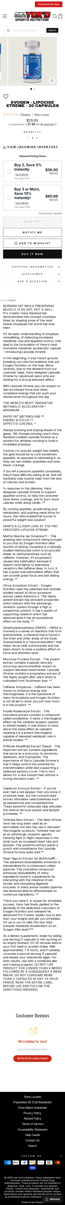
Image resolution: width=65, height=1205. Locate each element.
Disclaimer (32, 273)
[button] (5, 96)
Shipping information (32, 266)
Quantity (33, 132)
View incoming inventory (32, 146)
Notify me (32, 232)
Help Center (32, 1135)
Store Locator (32, 1097)
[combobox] (32, 30)
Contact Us (32, 1140)
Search (52, 30)
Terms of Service (32, 1124)
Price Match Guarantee (32, 1107)
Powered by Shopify (32, 1202)
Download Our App (48, 4)
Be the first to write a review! (32, 1058)
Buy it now (32, 254)
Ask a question (33, 281)
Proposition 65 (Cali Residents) (32, 1102)
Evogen (8, 300)
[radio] (32, 171)
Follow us (31, 1155)
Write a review (41, 114)
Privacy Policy (32, 1113)
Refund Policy (32, 1118)
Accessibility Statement (32, 1129)
